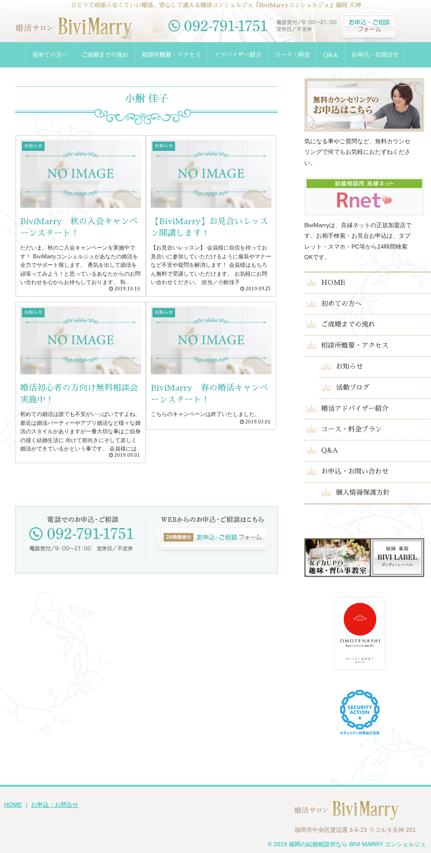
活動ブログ (353, 387)
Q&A (329, 450)
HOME (333, 282)
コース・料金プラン (351, 429)
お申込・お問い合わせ (354, 471)
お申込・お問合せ (54, 804)
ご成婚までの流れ (348, 324)
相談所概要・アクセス (354, 345)
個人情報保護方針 (363, 492)
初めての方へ (341, 303)
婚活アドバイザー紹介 (354, 408)
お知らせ (349, 366)
